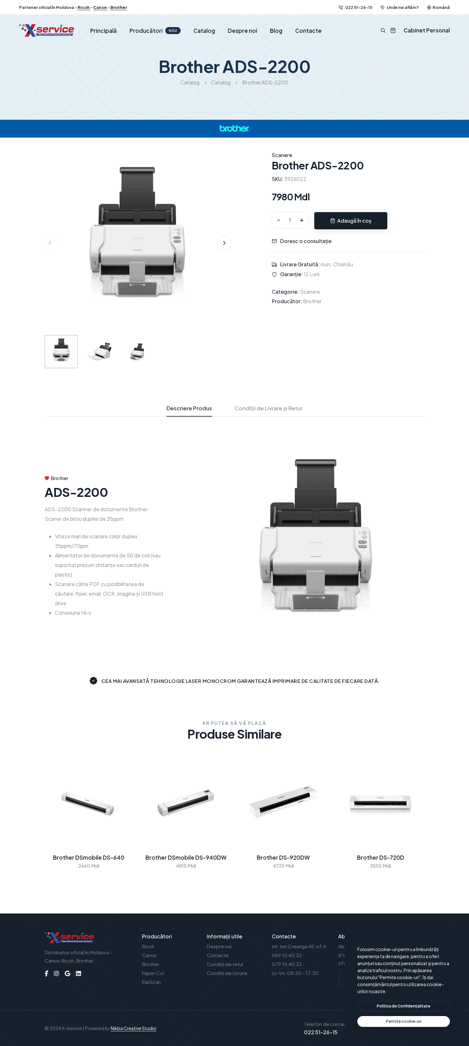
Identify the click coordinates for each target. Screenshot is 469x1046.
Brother (118, 7)
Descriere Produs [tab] (189, 408)
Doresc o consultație (305, 241)
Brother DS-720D (380, 857)
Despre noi (242, 30)
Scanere (310, 291)
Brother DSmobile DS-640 (88, 857)
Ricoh (84, 7)
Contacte (308, 30)
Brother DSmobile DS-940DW (186, 857)
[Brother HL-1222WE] (137, 242)
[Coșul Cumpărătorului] (391, 30)
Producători (153, 30)
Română (441, 7)
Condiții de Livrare (227, 973)
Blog (276, 30)
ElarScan (151, 982)
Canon (100, 7)
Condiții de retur (225, 964)
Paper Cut (153, 973)
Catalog (204, 30)
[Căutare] (383, 30)
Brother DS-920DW (283, 857)
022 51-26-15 (358, 7)
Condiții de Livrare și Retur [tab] (268, 408)
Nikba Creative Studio (133, 1028)
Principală (103, 30)
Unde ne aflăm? (402, 7)
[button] (224, 243)
